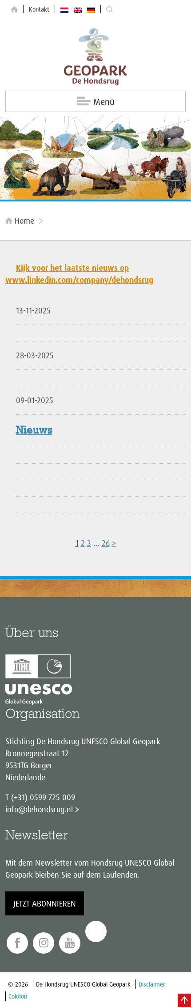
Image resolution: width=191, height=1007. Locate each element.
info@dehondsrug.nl (39, 809)
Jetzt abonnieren (44, 903)
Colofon (17, 996)
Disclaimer (152, 984)
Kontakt (39, 9)
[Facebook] (17, 943)
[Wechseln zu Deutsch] (91, 9)
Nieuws (34, 430)
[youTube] (69, 943)
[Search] (109, 9)
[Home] (14, 9)
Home (24, 220)
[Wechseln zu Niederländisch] (64, 9)
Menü (103, 101)
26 (106, 543)
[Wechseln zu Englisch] (77, 9)
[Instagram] (43, 943)
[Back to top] (184, 1000)
